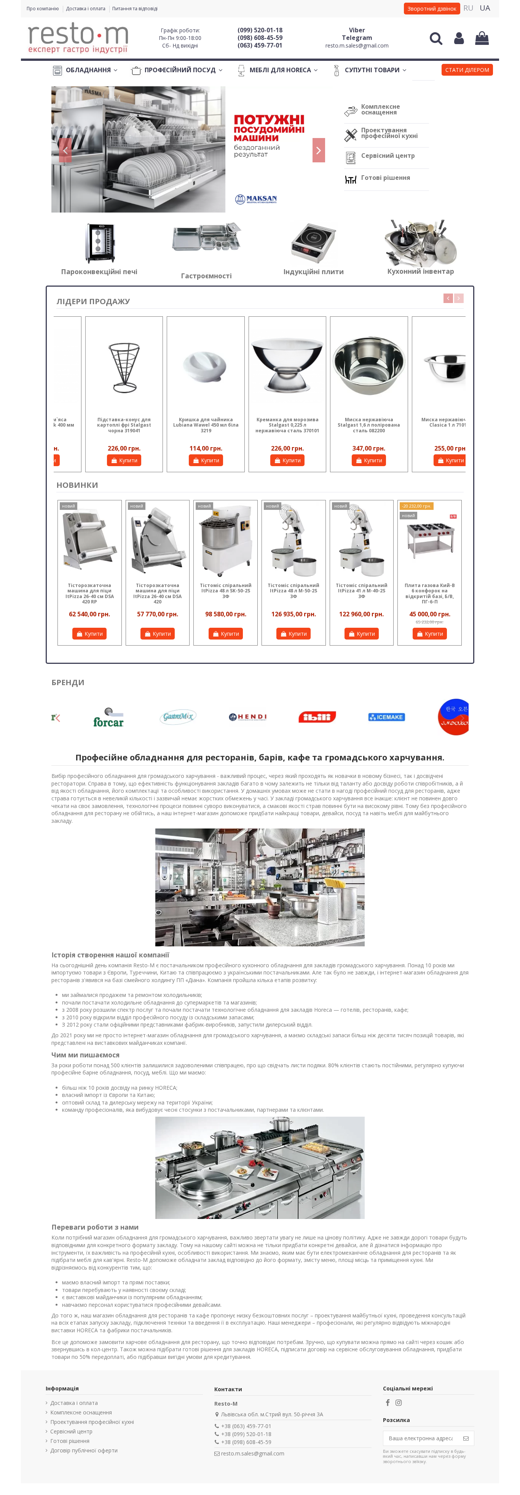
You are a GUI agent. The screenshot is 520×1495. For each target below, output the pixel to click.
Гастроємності (206, 275)
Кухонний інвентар (420, 271)
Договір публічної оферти (84, 1450)
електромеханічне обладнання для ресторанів (381, 1252)
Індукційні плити (313, 271)
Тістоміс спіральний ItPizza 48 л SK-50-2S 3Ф (226, 591)
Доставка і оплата (86, 8)
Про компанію (43, 8)
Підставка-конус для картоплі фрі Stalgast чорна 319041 (341, 425)
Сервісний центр (388, 155)
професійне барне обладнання (91, 1072)
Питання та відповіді (135, 8)
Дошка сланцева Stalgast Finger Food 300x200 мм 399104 (96, 425)
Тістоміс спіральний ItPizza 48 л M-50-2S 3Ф (293, 591)
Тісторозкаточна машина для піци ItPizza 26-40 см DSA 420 (157, 593)
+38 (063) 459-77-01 (246, 1426)
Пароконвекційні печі (99, 271)
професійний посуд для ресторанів (399, 790)
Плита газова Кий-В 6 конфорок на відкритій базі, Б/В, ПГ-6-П (430, 593)
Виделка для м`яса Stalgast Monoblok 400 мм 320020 (259, 425)
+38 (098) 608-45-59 (246, 1442)
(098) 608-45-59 (260, 37)
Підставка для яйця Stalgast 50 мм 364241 (178, 422)
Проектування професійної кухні (389, 133)
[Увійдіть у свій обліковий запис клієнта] (459, 38)
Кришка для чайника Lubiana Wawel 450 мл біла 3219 (423, 425)
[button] (467, 70)
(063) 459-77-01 (260, 45)
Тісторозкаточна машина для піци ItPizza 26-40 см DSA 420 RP (89, 593)
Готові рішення (385, 177)
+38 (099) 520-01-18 (246, 1434)
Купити (100, 460)
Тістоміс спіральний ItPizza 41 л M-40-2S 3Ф (362, 591)
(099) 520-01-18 (260, 30)
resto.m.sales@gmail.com (357, 45)
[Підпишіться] (466, 1438)
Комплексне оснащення (380, 109)
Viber (357, 30)
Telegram (357, 37)
